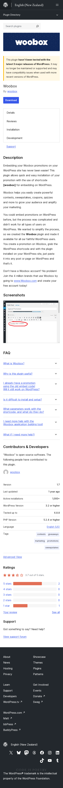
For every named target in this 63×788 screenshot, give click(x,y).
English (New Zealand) (24, 744)
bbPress (9, 724)
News (6, 662)
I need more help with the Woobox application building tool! (23, 423)
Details (11, 112)
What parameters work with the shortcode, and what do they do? (23, 410)
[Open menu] (58, 5)
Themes (38, 662)
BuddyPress (12, 730)
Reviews (12, 121)
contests (41, 534)
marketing (40, 541)
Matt (7, 718)
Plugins (37, 668)
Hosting (7, 668)
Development (14, 138)
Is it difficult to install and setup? (22, 399)
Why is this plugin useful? (17, 373)
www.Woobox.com (25, 280)
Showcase (39, 656)
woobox (12, 91)
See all (56, 612)
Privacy (7, 674)
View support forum (14, 636)
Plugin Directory (11, 14)
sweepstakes (51, 547)
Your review (10, 612)
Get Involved (41, 684)
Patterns (38, 674)
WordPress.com (14, 712)
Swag (38, 702)
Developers (10, 696)
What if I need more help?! (19, 434)
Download (11, 100)
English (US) (53, 526)
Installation (13, 129)
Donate (39, 696)
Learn (6, 684)
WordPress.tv (12, 702)
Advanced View (12, 557)
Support (11, 146)
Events (37, 690)
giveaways (53, 534)
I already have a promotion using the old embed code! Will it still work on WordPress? (21, 386)
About (6, 656)
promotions (52, 541)
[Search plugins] (37, 26)
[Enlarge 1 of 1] (55, 304)
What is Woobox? (13, 363)
